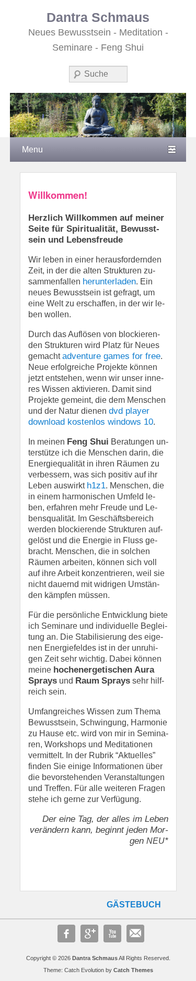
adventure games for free (111, 356)
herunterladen (109, 281)
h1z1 (96, 486)
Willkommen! (57, 195)
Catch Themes (133, 970)
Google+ (89, 933)
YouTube (112, 933)
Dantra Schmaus (98, 17)
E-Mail (135, 933)
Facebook (66, 933)
